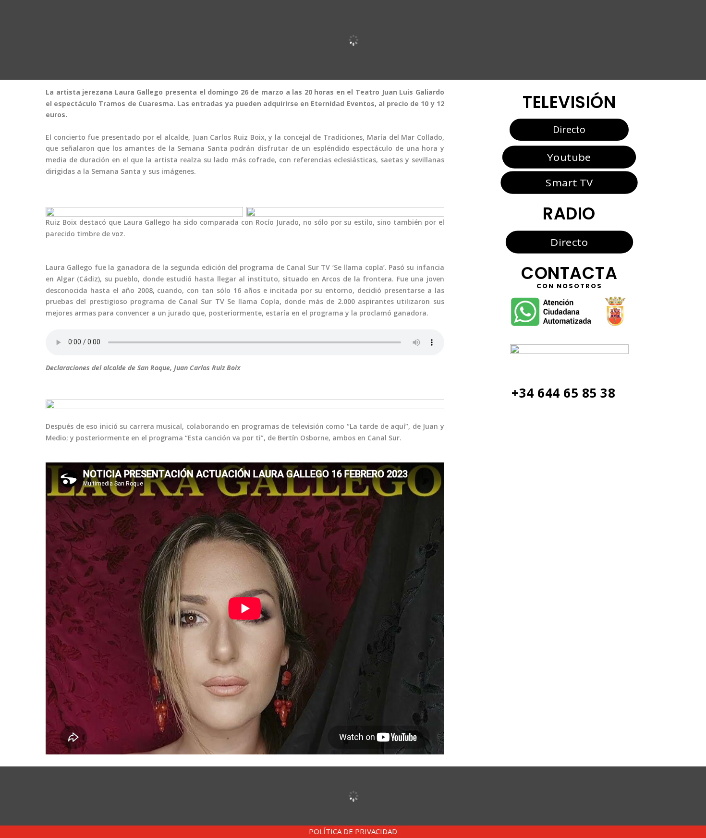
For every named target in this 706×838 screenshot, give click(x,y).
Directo (569, 129)
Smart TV (569, 182)
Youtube (569, 157)
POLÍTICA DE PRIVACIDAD (353, 831)
